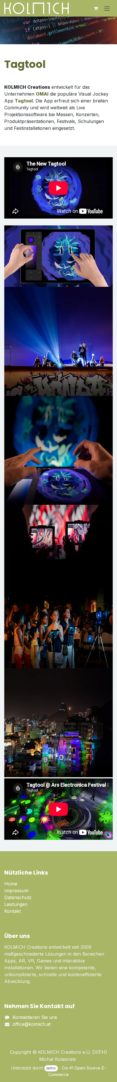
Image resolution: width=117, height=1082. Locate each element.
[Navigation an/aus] (107, 8)
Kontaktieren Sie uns (34, 1017)
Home (10, 884)
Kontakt (12, 911)
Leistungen (16, 904)
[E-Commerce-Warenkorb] (95, 8)
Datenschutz (18, 897)
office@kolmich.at (31, 1024)
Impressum (16, 890)
